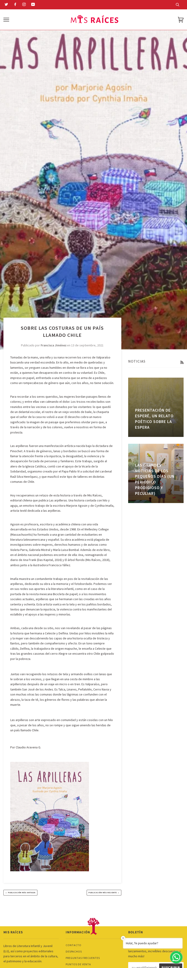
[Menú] (6, 20)
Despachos (74, 951)
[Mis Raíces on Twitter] (6, 4)
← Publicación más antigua (20, 892)
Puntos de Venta (78, 964)
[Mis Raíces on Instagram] (24, 4)
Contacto (73, 945)
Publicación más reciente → (103, 892)
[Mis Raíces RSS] (182, 362)
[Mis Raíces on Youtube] (33, 4)
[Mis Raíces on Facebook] (15, 4)
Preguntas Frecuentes (83, 958)
